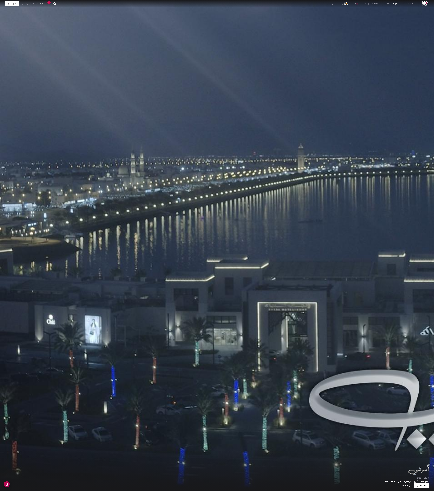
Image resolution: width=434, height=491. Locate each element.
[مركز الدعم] (7, 484)
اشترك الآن (12, 3)
